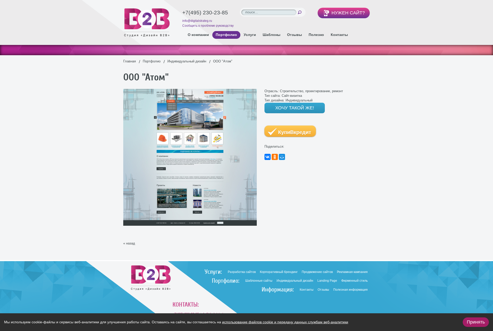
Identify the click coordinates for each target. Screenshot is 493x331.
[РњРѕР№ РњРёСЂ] (282, 157)
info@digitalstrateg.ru (197, 21)
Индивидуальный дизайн (186, 61)
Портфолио (151, 61)
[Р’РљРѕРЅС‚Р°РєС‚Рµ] (267, 157)
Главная (129, 61)
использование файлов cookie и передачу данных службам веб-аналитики (285, 322)
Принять (476, 322)
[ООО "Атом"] (190, 91)
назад (130, 243)
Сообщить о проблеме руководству (208, 25)
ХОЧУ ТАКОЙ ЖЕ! (294, 107)
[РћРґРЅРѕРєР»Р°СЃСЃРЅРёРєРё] (275, 157)
